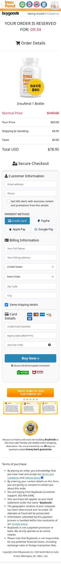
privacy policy (19, 524)
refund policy (32, 477)
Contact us (53, 13)
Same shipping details (24, 304)
